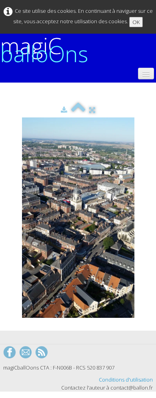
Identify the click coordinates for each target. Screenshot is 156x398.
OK (136, 22)
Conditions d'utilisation (126, 379)
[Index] (78, 109)
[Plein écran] (92, 109)
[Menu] (146, 73)
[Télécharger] (64, 109)
